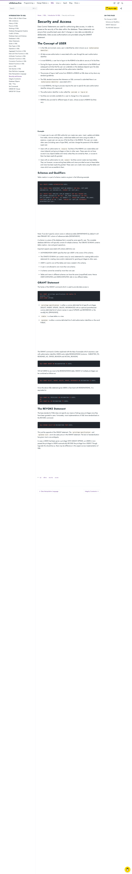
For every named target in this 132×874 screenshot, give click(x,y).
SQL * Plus (12, 84)
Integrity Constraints (15, 79)
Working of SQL (14, 28)
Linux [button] (58, 3)
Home (39, 15)
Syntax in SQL (13, 43)
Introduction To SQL (54, 15)
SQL (52, 3)
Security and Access (15, 76)
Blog (70, 3)
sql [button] (40, 477)
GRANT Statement (111, 25)
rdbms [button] (45, 477)
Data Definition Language (16, 71)
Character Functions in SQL (17, 59)
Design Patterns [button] (42, 3)
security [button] (51, 477)
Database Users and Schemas (17, 36)
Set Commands (13, 86)
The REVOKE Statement (112, 28)
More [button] (76, 3)
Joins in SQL (12, 66)
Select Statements (14, 41)
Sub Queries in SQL (15, 69)
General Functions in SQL (16, 64)
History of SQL (13, 23)
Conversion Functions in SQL (17, 61)
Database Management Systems (18, 31)
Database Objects (14, 81)
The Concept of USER (110, 19)
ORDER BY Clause (14, 89)
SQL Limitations (13, 21)
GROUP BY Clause (14, 91)
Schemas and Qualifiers (112, 22)
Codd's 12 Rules (14, 33)
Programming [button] (29, 3)
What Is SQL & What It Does (17, 18)
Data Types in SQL (14, 46)
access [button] (56, 477)
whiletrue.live (15, 3)
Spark (65, 3)
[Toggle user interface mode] (122, 3)
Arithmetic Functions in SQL (17, 56)
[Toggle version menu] (121, 8)
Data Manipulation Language (17, 74)
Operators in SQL (14, 49)
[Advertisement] (22, 121)
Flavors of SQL (13, 26)
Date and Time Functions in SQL (18, 54)
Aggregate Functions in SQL (17, 51)
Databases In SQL (14, 38)
